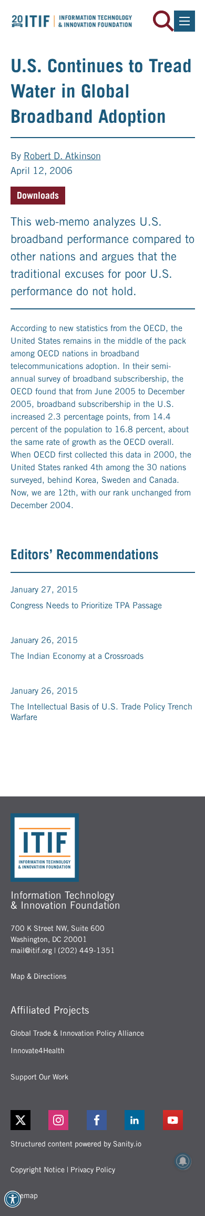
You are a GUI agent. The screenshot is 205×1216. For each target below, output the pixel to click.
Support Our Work (39, 1077)
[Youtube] (179, 1120)
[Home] (72, 21)
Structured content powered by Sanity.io (76, 1143)
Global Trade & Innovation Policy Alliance (77, 1033)
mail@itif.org (31, 950)
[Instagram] (64, 1120)
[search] (163, 21)
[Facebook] (103, 1120)
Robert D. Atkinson (62, 155)
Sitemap (24, 1195)
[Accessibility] (12, 1199)
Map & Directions (38, 976)
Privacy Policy (92, 1169)
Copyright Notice (38, 1169)
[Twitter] (20, 1120)
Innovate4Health (38, 1050)
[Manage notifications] (183, 1161)
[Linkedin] (141, 1120)
